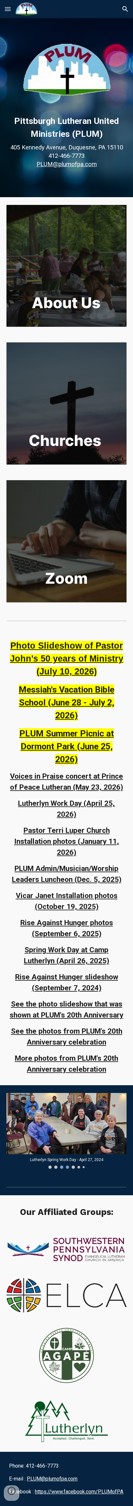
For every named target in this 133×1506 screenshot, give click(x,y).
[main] (66, 141)
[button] (7, 9)
